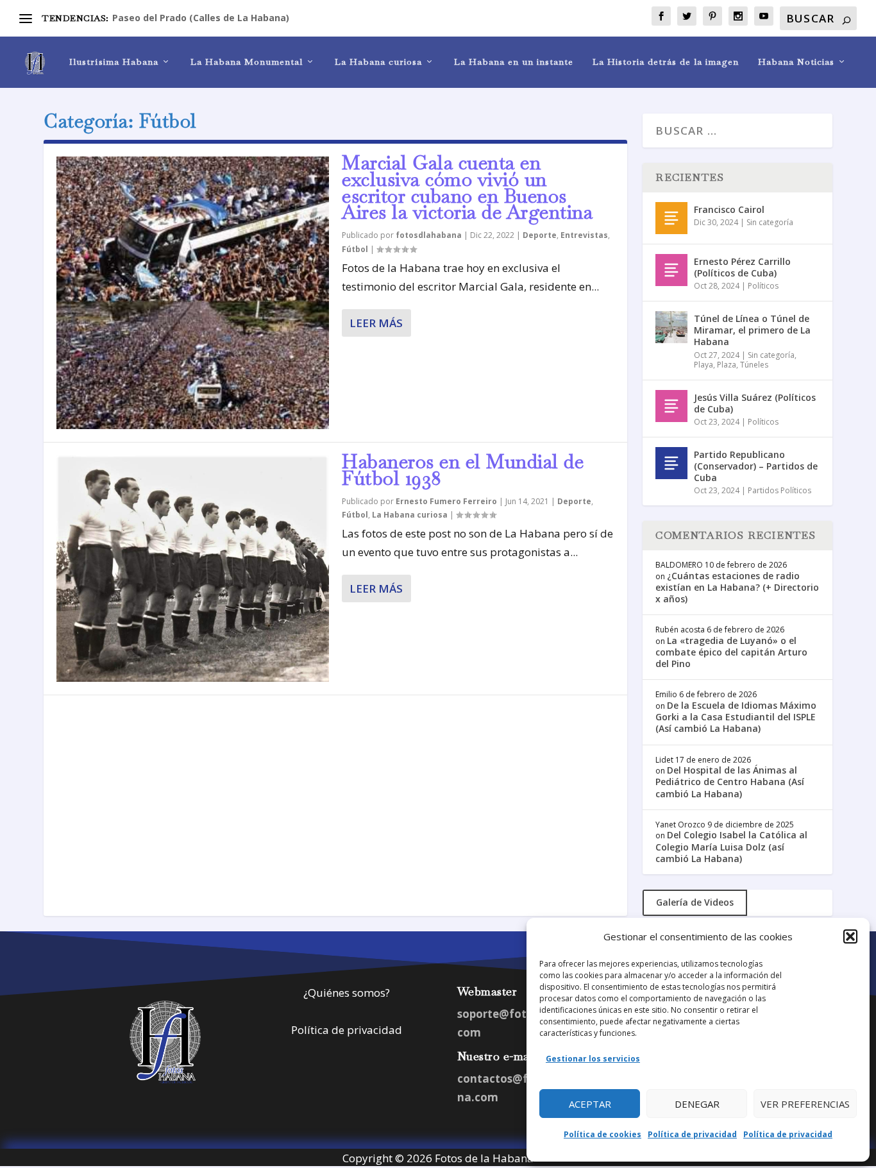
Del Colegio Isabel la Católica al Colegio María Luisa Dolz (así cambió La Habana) (731, 846)
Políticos (763, 285)
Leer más (376, 323)
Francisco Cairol (729, 209)
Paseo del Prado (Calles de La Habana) (200, 18)
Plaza (726, 364)
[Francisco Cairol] (671, 218)
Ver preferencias (805, 1103)
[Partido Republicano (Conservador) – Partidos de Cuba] (671, 463)
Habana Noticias (796, 61)
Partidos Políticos (779, 490)
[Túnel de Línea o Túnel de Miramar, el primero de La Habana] (671, 327)
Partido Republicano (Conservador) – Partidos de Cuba (756, 466)
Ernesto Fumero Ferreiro (446, 501)
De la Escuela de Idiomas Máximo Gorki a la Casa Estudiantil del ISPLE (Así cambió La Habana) (735, 716)
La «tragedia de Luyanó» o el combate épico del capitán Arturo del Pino (731, 652)
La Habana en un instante (513, 61)
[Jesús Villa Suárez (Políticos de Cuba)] (671, 406)
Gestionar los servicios (593, 1058)
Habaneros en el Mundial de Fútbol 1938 (463, 470)
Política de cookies (602, 1134)
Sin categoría (769, 222)
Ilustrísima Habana (113, 61)
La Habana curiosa (378, 61)
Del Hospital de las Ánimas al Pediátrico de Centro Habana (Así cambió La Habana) (729, 781)
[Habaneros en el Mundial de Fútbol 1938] (192, 568)
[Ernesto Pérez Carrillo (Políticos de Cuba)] (671, 270)
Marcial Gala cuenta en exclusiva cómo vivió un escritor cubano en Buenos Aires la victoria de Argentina (467, 187)
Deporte (540, 235)
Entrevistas (584, 235)
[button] (850, 936)
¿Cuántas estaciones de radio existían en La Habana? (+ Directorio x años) (737, 587)
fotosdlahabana (429, 235)
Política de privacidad (692, 1134)
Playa (703, 364)
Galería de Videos (695, 902)
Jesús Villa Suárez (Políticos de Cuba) (755, 403)
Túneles (754, 364)
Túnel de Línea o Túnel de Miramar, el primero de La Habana (752, 330)
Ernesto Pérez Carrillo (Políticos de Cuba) (742, 267)
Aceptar (590, 1103)
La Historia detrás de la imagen (666, 61)
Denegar (697, 1103)
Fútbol (355, 249)
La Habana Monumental (246, 61)
